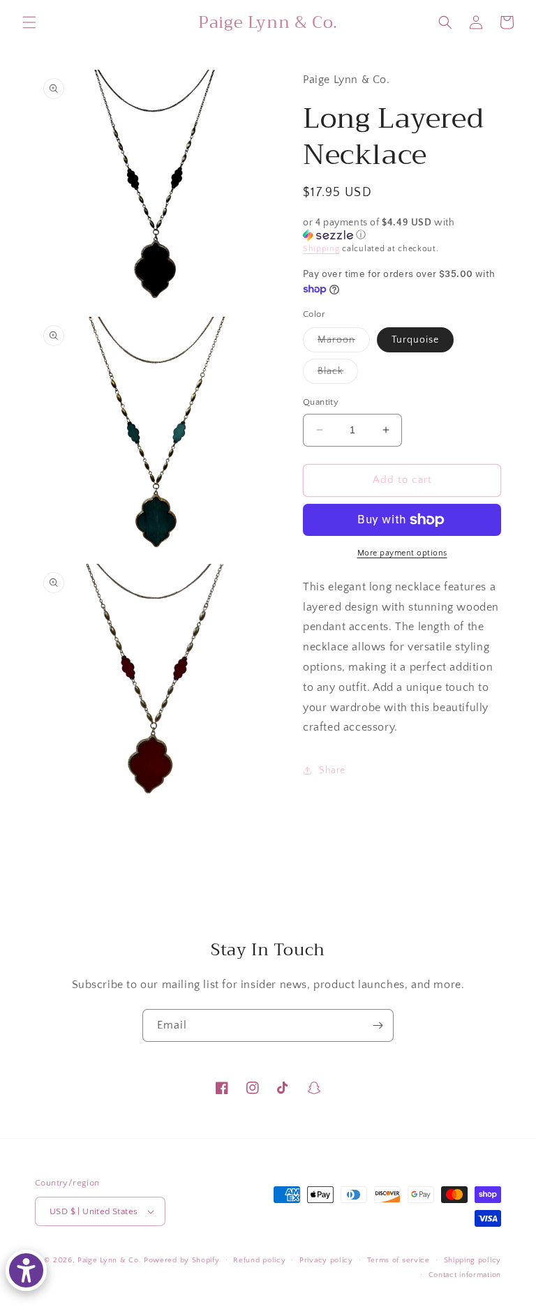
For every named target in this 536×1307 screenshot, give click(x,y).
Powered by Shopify (182, 1260)
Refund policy (259, 1260)
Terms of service (398, 1260)
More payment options (402, 553)
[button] (29, 22)
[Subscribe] (377, 1025)
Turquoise (415, 339)
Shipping (321, 248)
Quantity (320, 402)
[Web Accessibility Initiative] (26, 1270)
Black (338, 374)
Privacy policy (326, 1260)
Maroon (344, 343)
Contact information (465, 1275)
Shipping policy (473, 1260)
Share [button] (332, 770)
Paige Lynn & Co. (109, 1260)
